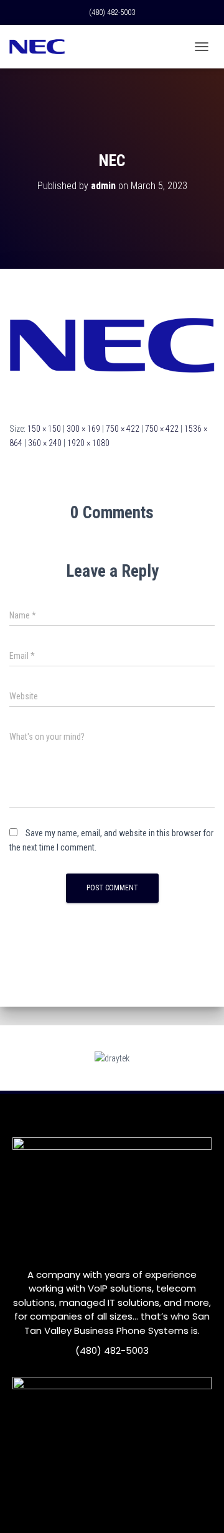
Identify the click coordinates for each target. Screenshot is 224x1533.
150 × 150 (44, 429)
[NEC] (112, 345)
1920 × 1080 (88, 443)
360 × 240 (45, 443)
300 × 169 (83, 429)
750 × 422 (122, 429)
